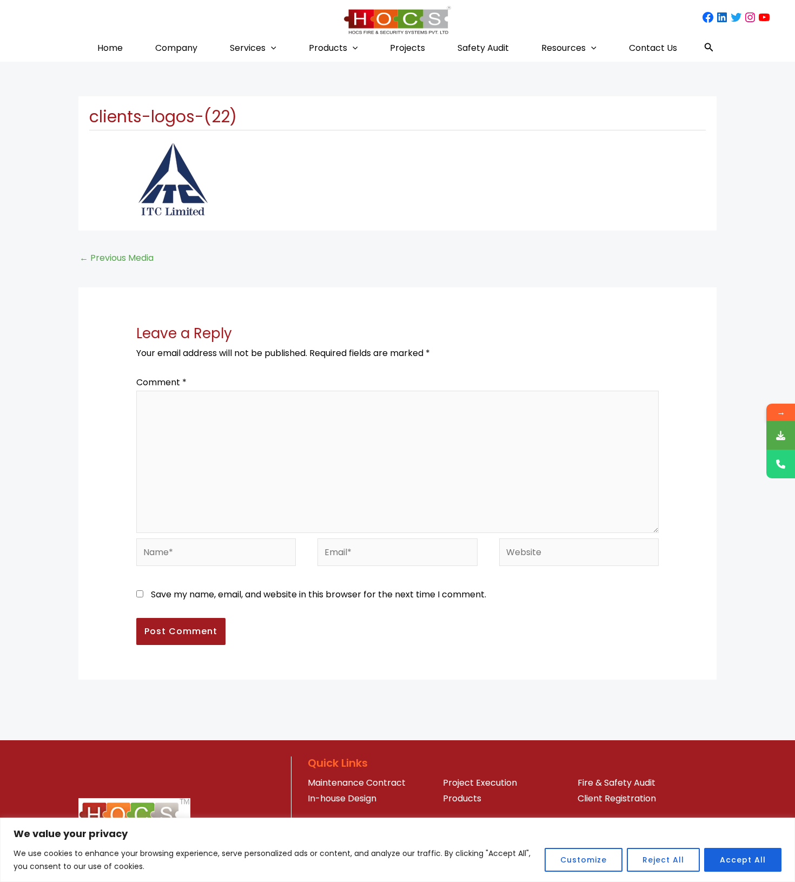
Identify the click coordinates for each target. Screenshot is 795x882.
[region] (397, 850)
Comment (161, 382)
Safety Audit (483, 48)
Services (248, 48)
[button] (271, 48)
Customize (583, 859)
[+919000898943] (780, 464)
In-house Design (342, 798)
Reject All (663, 859)
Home (110, 48)
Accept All (743, 859)
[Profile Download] (780, 435)
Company (176, 48)
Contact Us (653, 48)
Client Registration (617, 798)
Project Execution (480, 782)
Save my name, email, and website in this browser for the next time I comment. (318, 594)
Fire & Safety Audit (616, 782)
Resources (563, 48)
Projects (407, 48)
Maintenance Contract (357, 782)
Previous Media (117, 258)
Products (328, 48)
